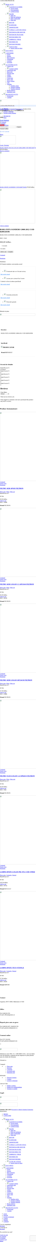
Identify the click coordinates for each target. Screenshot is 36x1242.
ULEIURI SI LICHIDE (15, 7)
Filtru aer (12, 15)
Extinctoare (10, 96)
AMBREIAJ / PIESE (15, 39)
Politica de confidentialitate (14, 1087)
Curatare (9, 61)
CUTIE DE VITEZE (15, 1161)
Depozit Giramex (12, 1077)
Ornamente (10, 59)
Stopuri (9, 56)
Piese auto (7, 109)
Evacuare (9, 62)
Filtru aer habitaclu (15, 17)
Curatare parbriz (13, 68)
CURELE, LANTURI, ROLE (17, 30)
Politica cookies (11, 1085)
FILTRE (11, 14)
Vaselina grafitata (15, 87)
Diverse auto (10, 73)
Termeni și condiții (12, 1089)
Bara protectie (11, 57)
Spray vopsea (10, 81)
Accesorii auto (11, 1071)
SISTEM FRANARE (15, 1149)
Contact (9, 1079)
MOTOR (11, 22)
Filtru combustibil (15, 18)
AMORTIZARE (13, 27)
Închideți (2, 1226)
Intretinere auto (11, 92)
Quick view (3, 483)
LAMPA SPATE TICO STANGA (12, 968)
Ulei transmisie (14, 10)
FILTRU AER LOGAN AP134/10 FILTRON (16, 680)
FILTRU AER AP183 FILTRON (11, 488)
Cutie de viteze (13, 46)
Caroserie (12, 109)
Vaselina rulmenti (15, 89)
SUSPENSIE (13, 25)
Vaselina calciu (14, 86)
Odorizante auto (11, 70)
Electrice (9, 1068)
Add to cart (3, 251)
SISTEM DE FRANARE (16, 34)
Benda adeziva (11, 90)
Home (2, 109)
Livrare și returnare (12, 1080)
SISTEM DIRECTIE (15, 37)
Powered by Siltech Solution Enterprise (22, 1109)
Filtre (7, 491)
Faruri (8, 54)
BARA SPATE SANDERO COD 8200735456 (13, 187)
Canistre (9, 97)
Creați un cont (4, 1235)
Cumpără (10, 251)
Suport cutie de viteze (16, 48)
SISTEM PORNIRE (15, 44)
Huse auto (10, 72)
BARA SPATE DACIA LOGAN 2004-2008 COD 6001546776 (18, 148)
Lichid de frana (14, 11)
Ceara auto (10, 78)
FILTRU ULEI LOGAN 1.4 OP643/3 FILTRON (17, 776)
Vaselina (9, 84)
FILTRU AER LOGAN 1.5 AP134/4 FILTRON (17, 584)
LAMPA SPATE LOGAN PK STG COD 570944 (17, 872)
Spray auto (10, 79)
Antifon (9, 76)
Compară (6, 1221)
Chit (8, 82)
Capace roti (10, 66)
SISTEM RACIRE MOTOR (17, 32)
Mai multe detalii (5, 274)
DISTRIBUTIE (13, 42)
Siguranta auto (11, 1072)
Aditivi (9, 75)
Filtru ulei (13, 20)
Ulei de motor (14, 8)
